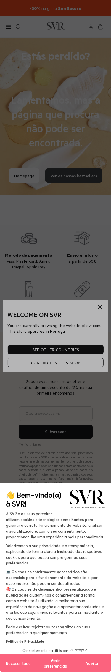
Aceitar (92, 663)
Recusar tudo (18, 663)
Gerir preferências (55, 663)
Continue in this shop (56, 362)
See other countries (55, 349)
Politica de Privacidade (25, 641)
